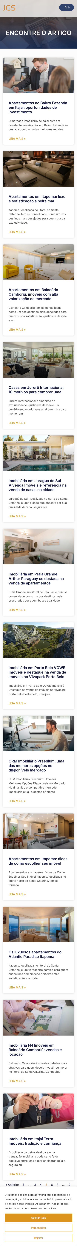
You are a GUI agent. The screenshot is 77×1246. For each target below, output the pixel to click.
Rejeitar (38, 1237)
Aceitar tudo (38, 1217)
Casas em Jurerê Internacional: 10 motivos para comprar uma (36, 389)
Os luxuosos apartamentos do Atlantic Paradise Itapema (35, 954)
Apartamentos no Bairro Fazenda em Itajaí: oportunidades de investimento (38, 107)
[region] (38, 1216)
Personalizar (38, 1227)
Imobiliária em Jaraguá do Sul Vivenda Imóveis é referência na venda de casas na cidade (38, 485)
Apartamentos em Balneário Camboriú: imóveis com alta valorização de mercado (33, 294)
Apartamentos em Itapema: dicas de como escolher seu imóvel (38, 861)
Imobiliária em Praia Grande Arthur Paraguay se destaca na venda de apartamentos (36, 578)
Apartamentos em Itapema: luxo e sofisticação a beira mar (37, 198)
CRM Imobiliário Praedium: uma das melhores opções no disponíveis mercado (36, 765)
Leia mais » (17, 138)
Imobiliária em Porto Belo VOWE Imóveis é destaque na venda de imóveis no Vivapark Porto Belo (37, 672)
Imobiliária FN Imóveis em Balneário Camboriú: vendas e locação (35, 1050)
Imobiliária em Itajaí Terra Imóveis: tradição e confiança (35, 1141)
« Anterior (12, 1185)
